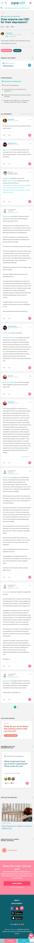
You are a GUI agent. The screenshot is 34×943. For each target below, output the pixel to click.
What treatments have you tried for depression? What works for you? (16, 763)
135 (8, 783)
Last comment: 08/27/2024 (12, 773)
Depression (8, 66)
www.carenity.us (12, 929)
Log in (24, 941)
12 (13, 783)
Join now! (17, 883)
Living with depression (11, 85)
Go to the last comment (26, 114)
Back (3, 12)
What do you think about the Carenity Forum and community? (16, 728)
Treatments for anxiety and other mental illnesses (17, 95)
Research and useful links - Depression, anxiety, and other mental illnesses (17, 101)
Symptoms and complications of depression (15, 90)
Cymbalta (12, 850)
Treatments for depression (11, 16)
